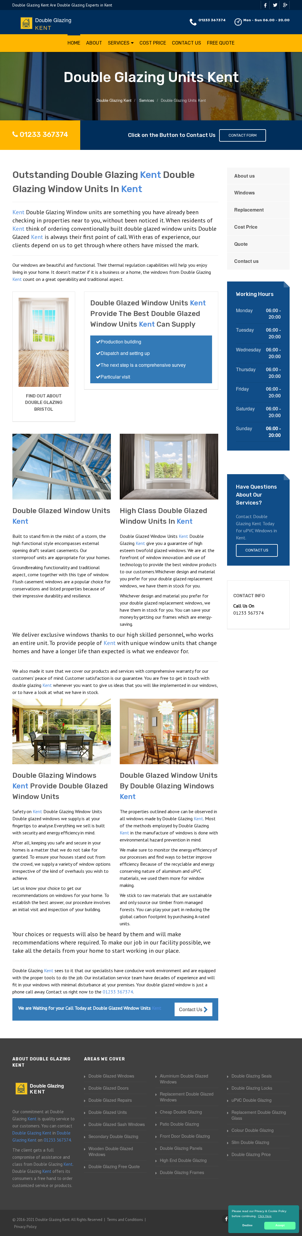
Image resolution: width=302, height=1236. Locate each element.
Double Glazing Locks (252, 1088)
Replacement (249, 209)
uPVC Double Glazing (252, 1100)
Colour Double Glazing (253, 1130)
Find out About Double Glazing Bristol (44, 402)
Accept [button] (280, 1225)
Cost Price (152, 43)
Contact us (246, 261)
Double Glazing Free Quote (114, 1166)
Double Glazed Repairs (110, 1100)
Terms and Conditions (125, 1219)
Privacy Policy (25, 1226)
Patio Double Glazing (179, 1124)
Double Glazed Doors (108, 1088)
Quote (241, 243)
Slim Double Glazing (250, 1142)
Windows (244, 192)
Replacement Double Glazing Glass (259, 1115)
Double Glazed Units (107, 1112)
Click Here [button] (265, 1216)
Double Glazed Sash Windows (116, 1124)
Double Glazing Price (251, 1154)
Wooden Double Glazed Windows (110, 1151)
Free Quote (220, 43)
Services (118, 43)
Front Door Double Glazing (185, 1136)
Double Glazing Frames (182, 1172)
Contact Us (186, 43)
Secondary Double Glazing (113, 1136)
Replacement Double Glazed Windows (187, 1097)
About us (244, 175)
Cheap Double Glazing (181, 1112)
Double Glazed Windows (111, 1076)
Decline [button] (247, 1225)
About (94, 43)
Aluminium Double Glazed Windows (184, 1079)
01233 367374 (212, 20)
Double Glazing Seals (252, 1076)
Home (74, 43)
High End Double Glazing (183, 1160)
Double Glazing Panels (181, 1148)
